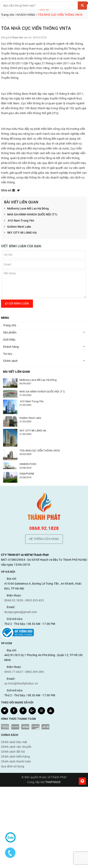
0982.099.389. (35, 671)
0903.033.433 (34, 600)
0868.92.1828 (44, 528)
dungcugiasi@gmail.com (20, 612)
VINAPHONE (26, 473)
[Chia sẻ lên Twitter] (18, 190)
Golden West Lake (19, 226)
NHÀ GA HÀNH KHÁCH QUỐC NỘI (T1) (32, 214)
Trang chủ (9, 325)
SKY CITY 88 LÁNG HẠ (22, 232)
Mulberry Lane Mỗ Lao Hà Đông (28, 208)
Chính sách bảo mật (14, 742)
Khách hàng (11, 346)
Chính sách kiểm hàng (15, 756)
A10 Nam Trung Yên (20, 220)
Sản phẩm (9, 332)
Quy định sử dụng (12, 766)
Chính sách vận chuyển (16, 746)
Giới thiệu (9, 339)
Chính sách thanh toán (16, 761)
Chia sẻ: (6, 190)
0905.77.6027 (13, 671)
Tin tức (7, 353)
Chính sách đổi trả (13, 751)
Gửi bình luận (18, 303)
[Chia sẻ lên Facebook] (14, 190)
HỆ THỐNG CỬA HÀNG (44, 538)
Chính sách (10, 360)
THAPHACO (53, 782)
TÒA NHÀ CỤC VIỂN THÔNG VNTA (39, 450)
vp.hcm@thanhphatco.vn (21, 683)
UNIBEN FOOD (27, 464)
